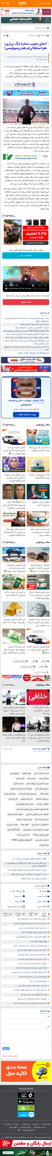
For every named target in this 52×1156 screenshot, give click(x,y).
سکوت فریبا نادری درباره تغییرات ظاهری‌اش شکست (29, 923)
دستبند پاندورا (18, 783)
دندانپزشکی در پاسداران (40, 824)
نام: (48, 1016)
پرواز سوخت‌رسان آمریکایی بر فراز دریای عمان (32, 954)
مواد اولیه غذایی (9, 793)
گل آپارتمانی (13, 799)
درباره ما (16, 1124)
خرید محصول (26, 302)
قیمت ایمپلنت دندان (41, 773)
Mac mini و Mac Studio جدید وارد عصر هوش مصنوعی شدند (26, 331)
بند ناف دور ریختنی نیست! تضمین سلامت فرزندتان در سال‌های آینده (26, 348)
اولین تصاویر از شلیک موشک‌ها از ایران (34, 932)
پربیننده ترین (18, 914)
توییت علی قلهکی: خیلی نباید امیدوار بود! (34, 994)
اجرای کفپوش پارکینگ (41, 834)
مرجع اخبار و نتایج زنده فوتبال (21, 788)
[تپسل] (3, 216)
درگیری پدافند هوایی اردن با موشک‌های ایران (32, 919)
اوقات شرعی (41, 906)
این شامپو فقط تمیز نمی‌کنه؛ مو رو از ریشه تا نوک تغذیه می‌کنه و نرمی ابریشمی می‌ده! (26, 342)
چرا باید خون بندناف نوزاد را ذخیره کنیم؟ (34, 324)
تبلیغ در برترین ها (25, 1127)
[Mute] (8, 243)
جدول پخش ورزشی (15, 906)
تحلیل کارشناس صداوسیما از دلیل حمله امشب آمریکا (30, 946)
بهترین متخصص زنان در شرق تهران (36, 829)
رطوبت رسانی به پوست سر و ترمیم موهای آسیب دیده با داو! (27, 337)
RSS (18, 1130)
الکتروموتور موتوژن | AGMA (22, 839)
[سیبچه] (26, 1095)
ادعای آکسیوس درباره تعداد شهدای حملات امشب (31, 968)
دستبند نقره (31, 778)
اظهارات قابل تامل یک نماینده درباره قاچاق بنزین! (30, 937)
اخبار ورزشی (26, 1124)
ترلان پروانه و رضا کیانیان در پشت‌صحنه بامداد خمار (30, 1003)
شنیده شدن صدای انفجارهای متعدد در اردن (33, 928)
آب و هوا (18, 896)
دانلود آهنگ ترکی (14, 829)
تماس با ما (7, 1124)
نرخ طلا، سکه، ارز (15, 891)
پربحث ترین (5, 914)
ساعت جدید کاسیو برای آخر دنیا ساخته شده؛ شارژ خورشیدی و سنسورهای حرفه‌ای (27, 319)
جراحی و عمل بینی (42, 839)
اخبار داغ (31, 914)
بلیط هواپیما (26, 773)
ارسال (6, 1049)
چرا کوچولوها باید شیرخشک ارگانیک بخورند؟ (33, 353)
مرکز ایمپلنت (44, 845)
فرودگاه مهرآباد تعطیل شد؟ (38, 941)
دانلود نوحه (25, 824)
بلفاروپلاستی (14, 773)
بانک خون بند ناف (23, 834)
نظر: (48, 1026)
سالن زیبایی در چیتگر (24, 819)
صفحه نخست (45, 1124)
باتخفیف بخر (26, 255)
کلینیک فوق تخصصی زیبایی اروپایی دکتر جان (33, 809)
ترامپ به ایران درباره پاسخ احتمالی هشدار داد (32, 959)
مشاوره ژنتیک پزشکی (15, 814)
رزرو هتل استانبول (42, 799)
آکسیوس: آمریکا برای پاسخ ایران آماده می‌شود (32, 999)
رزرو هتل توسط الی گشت (28, 793)
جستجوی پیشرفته (29, 1130)
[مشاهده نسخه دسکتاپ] (3, 3)
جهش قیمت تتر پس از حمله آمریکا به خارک (32, 977)
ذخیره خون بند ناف (42, 819)
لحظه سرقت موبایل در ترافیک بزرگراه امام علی (31, 950)
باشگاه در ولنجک (43, 804)
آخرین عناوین (44, 914)
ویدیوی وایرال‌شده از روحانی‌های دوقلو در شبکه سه (30, 990)
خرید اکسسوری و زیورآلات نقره (38, 783)
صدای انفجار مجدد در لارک (38, 981)
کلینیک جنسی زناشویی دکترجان (37, 814)
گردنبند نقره (20, 778)
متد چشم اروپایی (27, 799)
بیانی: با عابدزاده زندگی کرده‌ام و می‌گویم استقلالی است (26, 870)
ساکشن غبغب (44, 778)
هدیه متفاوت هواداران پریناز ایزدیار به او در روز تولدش (28, 972)
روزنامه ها (42, 891)
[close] (2, 1138)
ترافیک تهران (41, 901)
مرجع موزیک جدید (42, 788)
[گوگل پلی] (26, 1102)
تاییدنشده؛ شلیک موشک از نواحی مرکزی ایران (32, 985)
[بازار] (26, 1108)
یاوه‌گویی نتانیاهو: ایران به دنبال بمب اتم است (32, 963)
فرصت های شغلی (39, 1127)
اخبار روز (35, 1124)
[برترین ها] (23, 3)
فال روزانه (18, 901)
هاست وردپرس (12, 824)
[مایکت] (26, 1115)
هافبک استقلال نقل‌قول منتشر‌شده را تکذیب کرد (29, 858)
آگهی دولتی (13, 1127)
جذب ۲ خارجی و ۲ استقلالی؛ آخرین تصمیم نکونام (28, 874)
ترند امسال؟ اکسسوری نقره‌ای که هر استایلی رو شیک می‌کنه (27, 334)
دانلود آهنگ (44, 793)
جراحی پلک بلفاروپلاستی (25, 804)
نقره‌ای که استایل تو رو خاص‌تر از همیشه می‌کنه (32, 327)
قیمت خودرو (42, 896)
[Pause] (5, 243)
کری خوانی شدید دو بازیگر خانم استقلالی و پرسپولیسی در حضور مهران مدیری (26, 864)
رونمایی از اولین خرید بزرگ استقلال (33, 878)
